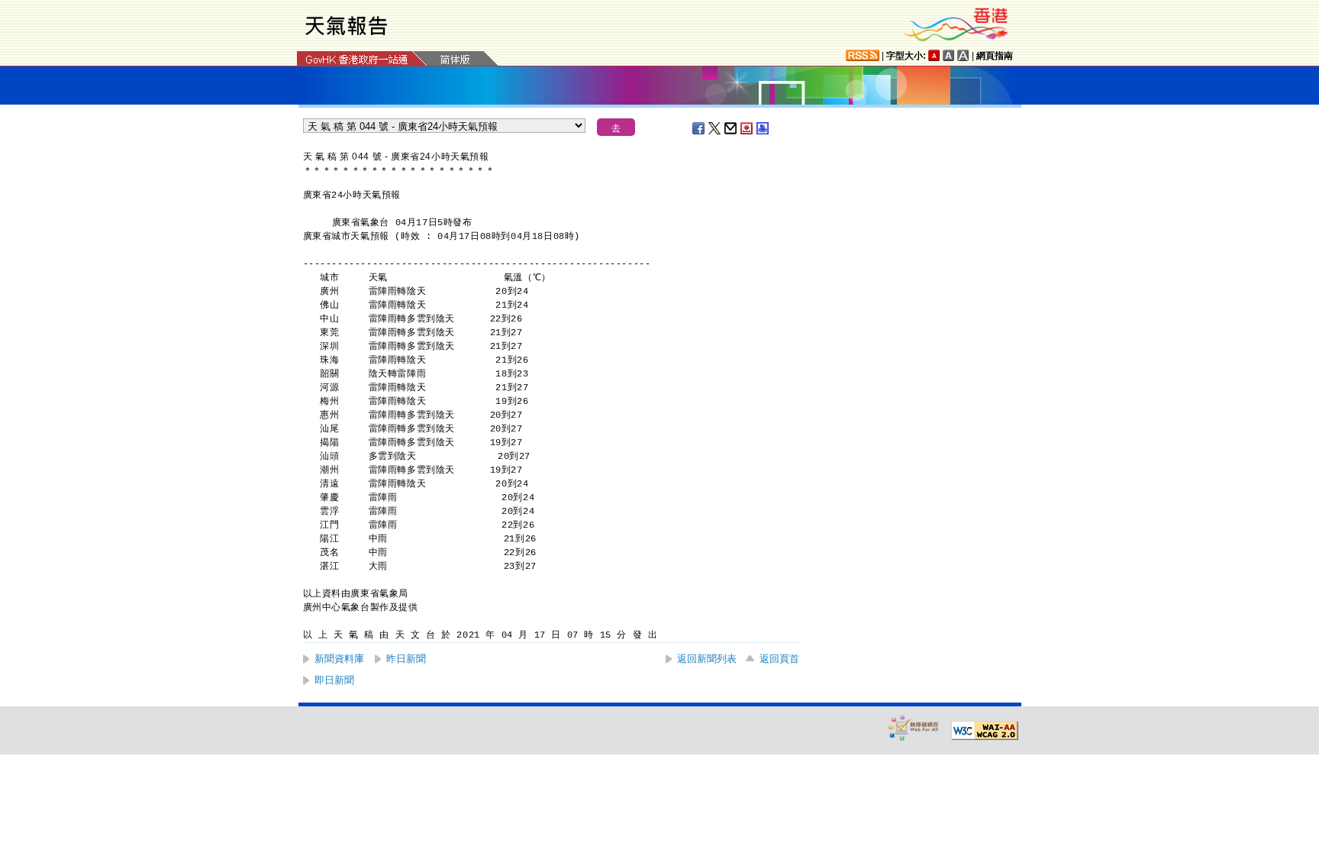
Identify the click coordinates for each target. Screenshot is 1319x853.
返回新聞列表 (707, 658)
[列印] (763, 128)
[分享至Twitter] (715, 128)
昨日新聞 (406, 658)
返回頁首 (779, 658)
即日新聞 (334, 680)
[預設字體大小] (934, 55)
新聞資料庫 (339, 658)
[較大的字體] (949, 55)
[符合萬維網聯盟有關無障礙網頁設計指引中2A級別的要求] (984, 731)
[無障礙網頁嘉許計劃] (913, 727)
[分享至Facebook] (699, 128)
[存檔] (747, 128)
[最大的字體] (963, 55)
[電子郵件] (731, 128)
